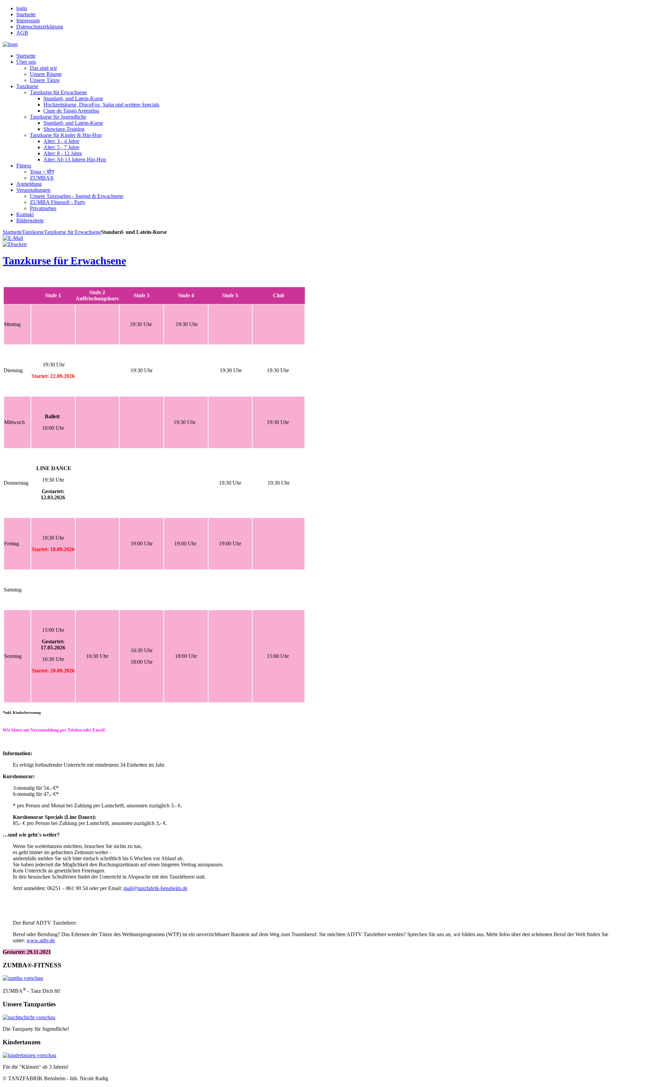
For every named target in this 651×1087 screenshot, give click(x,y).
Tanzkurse (33, 232)
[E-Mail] (13, 238)
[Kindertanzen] (29, 1055)
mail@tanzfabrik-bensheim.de (155, 888)
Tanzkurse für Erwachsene (72, 232)
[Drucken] (15, 244)
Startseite (12, 232)
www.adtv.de (40, 940)
